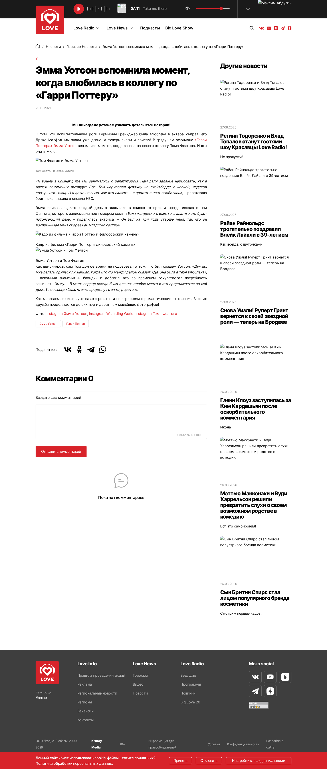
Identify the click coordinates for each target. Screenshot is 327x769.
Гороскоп (141, 675)
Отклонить (208, 761)
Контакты (85, 720)
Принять (180, 761)
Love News (117, 28)
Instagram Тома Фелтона (156, 313)
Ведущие (188, 675)
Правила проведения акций (101, 675)
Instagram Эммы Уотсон (66, 313)
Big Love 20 (190, 702)
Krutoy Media (96, 744)
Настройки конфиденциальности (258, 761)
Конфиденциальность (243, 744)
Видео (138, 684)
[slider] (221, 8)
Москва (41, 697)
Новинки (188, 693)
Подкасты (150, 28)
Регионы (84, 702)
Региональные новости (97, 693)
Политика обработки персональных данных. (74, 763)
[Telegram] (91, 349)
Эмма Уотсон (65, 145)
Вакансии (85, 711)
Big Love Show (179, 28)
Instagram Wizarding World (111, 313)
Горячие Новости (82, 46)
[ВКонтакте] (68, 349)
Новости (53, 46)
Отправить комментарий (61, 451)
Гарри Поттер (75, 323)
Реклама (84, 684)
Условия (214, 744)
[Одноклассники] (79, 349)
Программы (190, 684)
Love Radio (83, 28)
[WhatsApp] (102, 349)
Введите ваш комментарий (58, 397)
